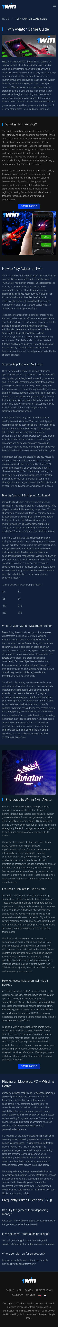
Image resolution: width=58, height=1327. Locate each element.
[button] (54, 5)
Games (28, 1290)
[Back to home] (9, 5)
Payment (17, 1295)
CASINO (9, 1290)
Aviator (31, 1295)
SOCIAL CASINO (29, 206)
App (19, 1290)
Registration (44, 1290)
